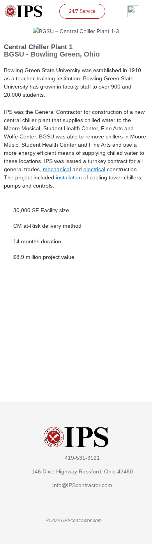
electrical (94, 169)
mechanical (57, 169)
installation (69, 177)
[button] (11, 322)
